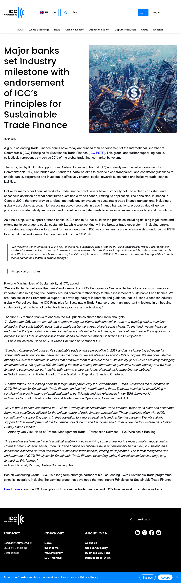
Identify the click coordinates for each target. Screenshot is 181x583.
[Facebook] (151, 532)
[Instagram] (144, 532)
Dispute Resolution (98, 558)
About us (91, 543)
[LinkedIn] (137, 532)
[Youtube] (158, 532)
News (48, 543)
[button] (143, 12)
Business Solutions (97, 553)
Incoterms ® (52, 548)
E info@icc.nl (11, 553)
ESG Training (53, 558)
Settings (147, 577)
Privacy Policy (89, 577)
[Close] (177, 577)
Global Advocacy (96, 548)
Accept (165, 577)
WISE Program (53, 553)
